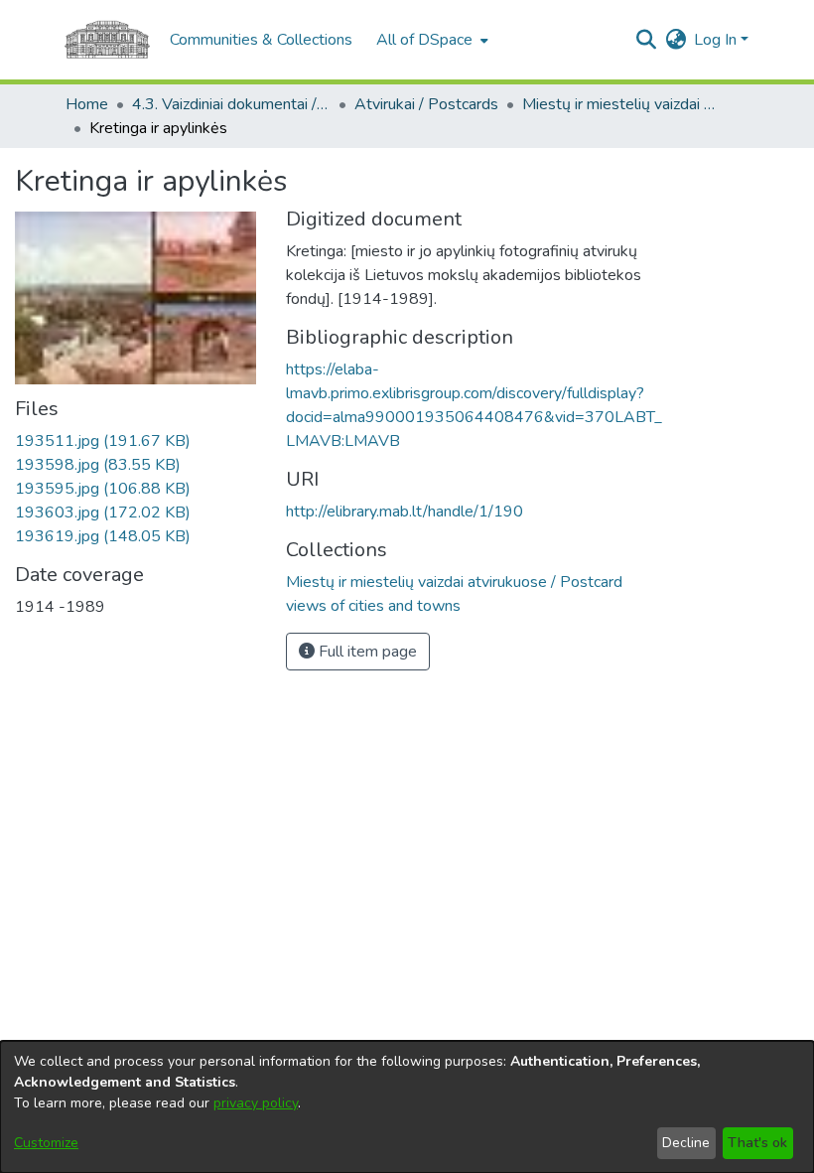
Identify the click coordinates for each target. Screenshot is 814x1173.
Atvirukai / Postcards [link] (426, 104)
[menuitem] (430, 39)
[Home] (107, 40)
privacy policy (255, 1103)
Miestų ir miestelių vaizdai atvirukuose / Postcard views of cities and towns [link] (621, 104)
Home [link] (87, 104)
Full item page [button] (366, 651)
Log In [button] (717, 40)
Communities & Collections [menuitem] (261, 40)
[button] (645, 40)
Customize (46, 1142)
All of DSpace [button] (424, 40)
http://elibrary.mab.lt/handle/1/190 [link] (404, 511)
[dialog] (407, 1107)
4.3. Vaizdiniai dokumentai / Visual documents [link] (231, 104)
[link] (103, 441)
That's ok (757, 1142)
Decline (686, 1142)
